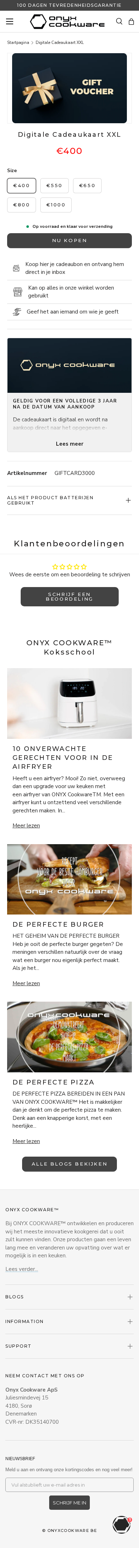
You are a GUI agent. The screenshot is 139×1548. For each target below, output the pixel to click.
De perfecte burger (58, 924)
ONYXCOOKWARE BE (72, 1530)
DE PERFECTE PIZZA (53, 1082)
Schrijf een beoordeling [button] (69, 596)
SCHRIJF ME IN (69, 1503)
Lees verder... (21, 1269)
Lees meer (69, 443)
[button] (131, 21)
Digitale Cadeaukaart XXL (60, 42)
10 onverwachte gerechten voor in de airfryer (62, 758)
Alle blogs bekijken (69, 1164)
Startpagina (18, 42)
